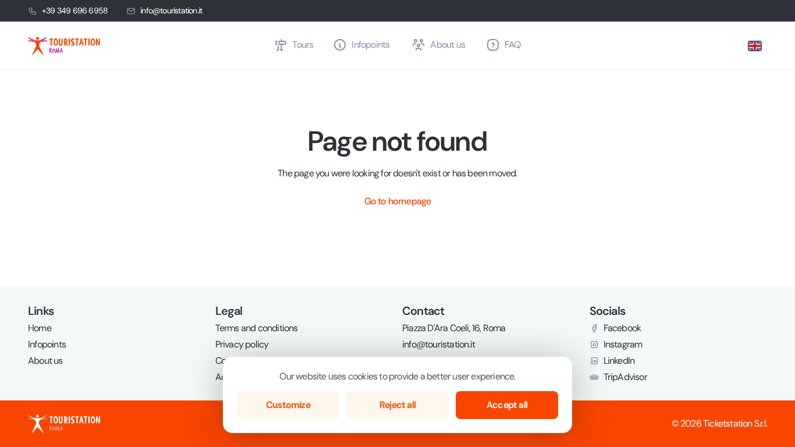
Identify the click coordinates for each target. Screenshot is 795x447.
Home (39, 328)
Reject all (397, 405)
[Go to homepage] (146, 46)
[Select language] (755, 46)
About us (45, 361)
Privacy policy (242, 344)
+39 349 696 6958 (75, 10)
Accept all (507, 405)
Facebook (622, 328)
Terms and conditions (256, 328)
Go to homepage (397, 201)
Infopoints (47, 344)
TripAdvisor (625, 377)
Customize (288, 405)
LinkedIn (619, 361)
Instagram (623, 344)
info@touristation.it (171, 10)
